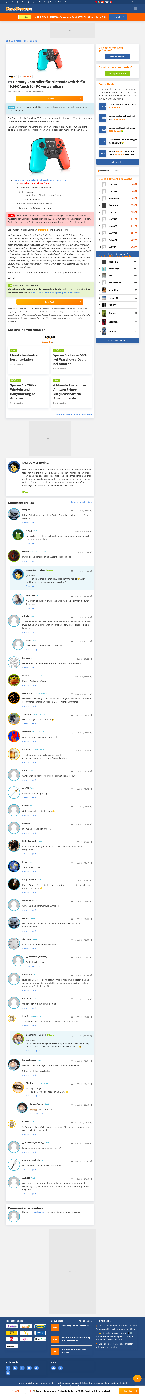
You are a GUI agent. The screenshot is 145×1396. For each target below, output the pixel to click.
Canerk (28, 805)
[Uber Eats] (40, 1339)
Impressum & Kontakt (28, 1383)
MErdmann (34, 693)
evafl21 (34, 675)
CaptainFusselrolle (33, 1160)
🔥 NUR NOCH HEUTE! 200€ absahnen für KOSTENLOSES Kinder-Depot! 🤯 (70, 17)
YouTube (44, 2)
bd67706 (113, 233)
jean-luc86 (114, 198)
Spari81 (32, 1016)
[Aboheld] (11, 1326)
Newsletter (64, 2)
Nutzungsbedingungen (68, 1383)
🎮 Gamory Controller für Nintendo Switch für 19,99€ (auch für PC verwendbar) (69, 1391)
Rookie (112, 313)
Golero (34, 551)
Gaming (33, 40)
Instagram (33, 2)
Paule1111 (114, 304)
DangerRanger (31, 1060)
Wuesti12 (33, 595)
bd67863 (113, 191)
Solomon (113, 321)
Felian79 (113, 240)
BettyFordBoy (31, 879)
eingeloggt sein (39, 1212)
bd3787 (112, 247)
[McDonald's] (26, 1332)
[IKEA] (40, 1326)
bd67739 (113, 212)
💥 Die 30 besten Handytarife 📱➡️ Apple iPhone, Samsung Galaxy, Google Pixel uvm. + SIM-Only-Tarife (114, 1336)
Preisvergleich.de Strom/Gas (75, 1325)
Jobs (123, 1383)
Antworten (26, 522)
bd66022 (113, 226)
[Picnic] (11, 1339)
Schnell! (117, 17)
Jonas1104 (29, 974)
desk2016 (29, 998)
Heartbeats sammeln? (117, 254)
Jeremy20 (113, 298)
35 (38, 91)
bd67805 (113, 184)
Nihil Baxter (30, 900)
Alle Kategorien (18, 40)
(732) (56, 342)
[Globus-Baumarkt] (26, 1326)
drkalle (28, 616)
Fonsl (27, 862)
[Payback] (40, 1332)
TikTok (53, 2)
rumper (28, 509)
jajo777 (28, 788)
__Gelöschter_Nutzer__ (39, 956)
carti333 (28, 1178)
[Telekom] (26, 1339)
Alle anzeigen (117, 162)
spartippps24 (115, 268)
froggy (31, 530)
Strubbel (37, 1083)
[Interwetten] (11, 1332)
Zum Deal (49, 98)
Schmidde (113, 290)
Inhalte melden (48, 1383)
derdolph (113, 205)
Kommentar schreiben (81, 502)
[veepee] (11, 1345)
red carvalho (115, 282)
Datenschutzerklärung (92, 1383)
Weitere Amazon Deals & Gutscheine (74, 414)
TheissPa (33, 714)
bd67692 (113, 219)
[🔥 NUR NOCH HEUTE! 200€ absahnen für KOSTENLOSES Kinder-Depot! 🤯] (25, 17)
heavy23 (28, 823)
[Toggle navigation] (135, 8)
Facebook (22, 2)
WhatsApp (11, 2)
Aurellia (112, 331)
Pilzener (33, 749)
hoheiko (28, 658)
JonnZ (31, 640)
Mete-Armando (32, 841)
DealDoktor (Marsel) (40, 1034)
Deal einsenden (117, 56)
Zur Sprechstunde (117, 73)
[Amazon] (12, 76)
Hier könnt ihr (55, 292)
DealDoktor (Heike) (39, 570)
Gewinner (29, 939)
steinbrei (33, 731)
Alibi (111, 275)
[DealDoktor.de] (19, 8)
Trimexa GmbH (112, 1383)
